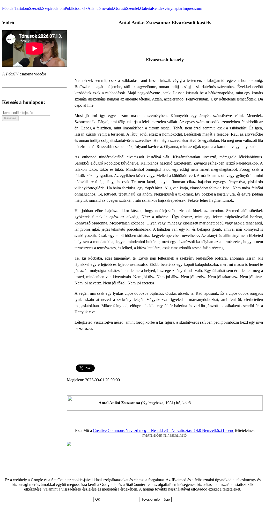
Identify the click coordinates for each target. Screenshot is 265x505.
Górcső (120, 8)
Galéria (146, 8)
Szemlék (133, 8)
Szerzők (35, 8)
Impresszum (192, 8)
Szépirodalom (53, 8)
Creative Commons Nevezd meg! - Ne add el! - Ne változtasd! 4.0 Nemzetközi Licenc (163, 430)
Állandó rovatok (100, 8)
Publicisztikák (76, 8)
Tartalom (21, 8)
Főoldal (8, 8)
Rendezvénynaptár (167, 8)
